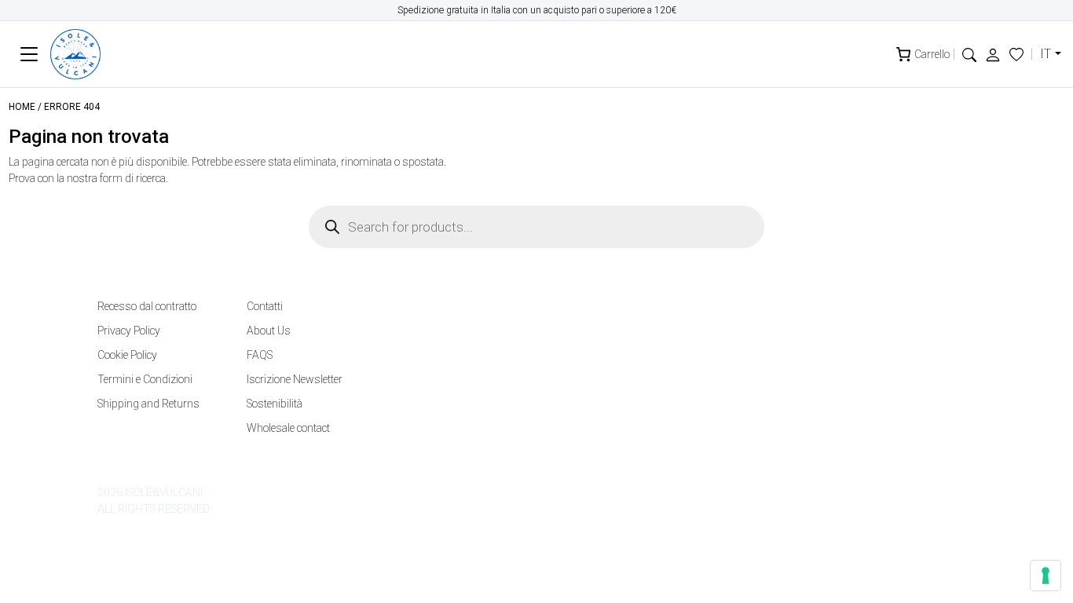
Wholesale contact (288, 428)
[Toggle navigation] (29, 54)
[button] (969, 54)
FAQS (260, 355)
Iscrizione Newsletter (294, 379)
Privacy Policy (128, 330)
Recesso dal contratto (146, 306)
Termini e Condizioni (144, 379)
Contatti (265, 306)
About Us (269, 330)
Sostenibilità (274, 403)
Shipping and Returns (148, 403)
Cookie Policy (127, 355)
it (1045, 53)
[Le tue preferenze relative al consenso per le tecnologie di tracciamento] (1045, 575)
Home (22, 106)
